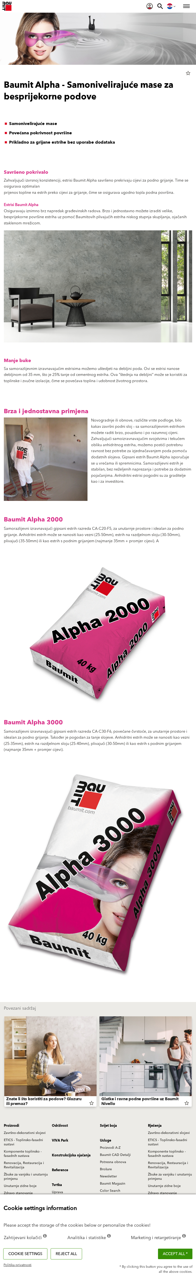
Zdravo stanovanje (18, 1193)
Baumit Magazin (112, 1183)
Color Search (110, 1191)
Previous (4, 1062)
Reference (60, 1170)
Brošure (106, 1169)
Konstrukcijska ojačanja (71, 1155)
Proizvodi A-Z (110, 1148)
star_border (188, 73)
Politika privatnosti (18, 1265)
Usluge (105, 1140)
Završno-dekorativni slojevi (25, 1133)
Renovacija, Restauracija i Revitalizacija (24, 1165)
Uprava (57, 1192)
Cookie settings (25, 1254)
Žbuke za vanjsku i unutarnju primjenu (26, 1177)
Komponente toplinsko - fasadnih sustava (23, 1154)
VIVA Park (60, 1140)
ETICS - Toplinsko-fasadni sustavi (23, 1142)
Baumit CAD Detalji (115, 1155)
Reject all (66, 1254)
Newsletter (108, 1176)
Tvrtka (57, 1185)
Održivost (60, 1126)
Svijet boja (108, 1126)
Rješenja (155, 1126)
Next (191, 1062)
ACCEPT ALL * (175, 1254)
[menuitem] (149, 6)
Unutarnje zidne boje (20, 1186)
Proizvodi (11, 1126)
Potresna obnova (113, 1162)
